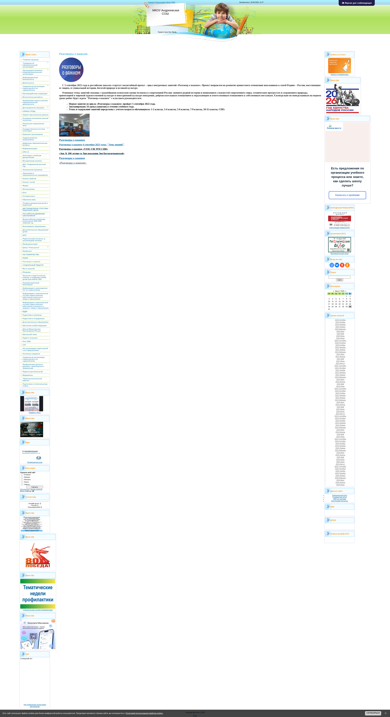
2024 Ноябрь (340, 443)
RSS (173, 2)
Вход (168, 2)
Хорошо (27, 477)
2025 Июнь (340, 459)
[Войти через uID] (332, 265)
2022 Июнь (340, 386)
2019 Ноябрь (340, 322)
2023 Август (340, 414)
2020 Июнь (340, 336)
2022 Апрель (340, 382)
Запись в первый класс (340, 74)
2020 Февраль (340, 329)
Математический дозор (340, 253)
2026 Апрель (340, 482)
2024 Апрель (340, 432)
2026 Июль (340, 485)
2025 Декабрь (340, 473)
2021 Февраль (340, 352)
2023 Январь (340, 398)
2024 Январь (340, 425)
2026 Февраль (340, 478)
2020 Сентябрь (340, 340)
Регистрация (160, 2)
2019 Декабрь (340, 324)
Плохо (26, 482)
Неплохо (27, 479)
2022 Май (340, 384)
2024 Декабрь (340, 446)
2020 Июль (340, 338)
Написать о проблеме (347, 195)
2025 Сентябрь (340, 466)
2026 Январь (340, 475)
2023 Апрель (340, 405)
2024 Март (340, 430)
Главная (151, 2)
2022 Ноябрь (340, 393)
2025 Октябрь (340, 469)
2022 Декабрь (340, 395)
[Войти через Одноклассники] (347, 265)
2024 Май (340, 434)
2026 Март (340, 480)
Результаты (24, 489)
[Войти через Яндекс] (342, 265)
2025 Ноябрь (340, 471)
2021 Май (340, 359)
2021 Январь (340, 350)
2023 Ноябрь (340, 421)
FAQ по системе (339, 499)
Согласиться (373, 713)
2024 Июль (340, 437)
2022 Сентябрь (340, 388)
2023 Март (340, 402)
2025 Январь (340, 448)
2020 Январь (340, 327)
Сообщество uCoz (340, 497)
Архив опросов (36, 489)
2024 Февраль (340, 427)
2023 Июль (340, 411)
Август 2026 (339, 291)
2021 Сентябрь (340, 366)
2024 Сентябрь (340, 439)
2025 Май (340, 457)
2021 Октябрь (340, 368)
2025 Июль (340, 462)
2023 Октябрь (340, 418)
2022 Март (340, 379)
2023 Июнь (340, 409)
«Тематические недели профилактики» (38, 610)
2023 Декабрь (340, 423)
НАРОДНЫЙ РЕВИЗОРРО (339, 228)
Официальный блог (339, 495)
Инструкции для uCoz (339, 501)
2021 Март (340, 354)
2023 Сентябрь (340, 416)
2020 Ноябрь (340, 345)
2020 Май (340, 334)
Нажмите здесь (35, 412)
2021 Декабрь (340, 372)
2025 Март (340, 453)
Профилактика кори (34, 462)
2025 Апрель (340, 455)
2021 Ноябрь (340, 370)
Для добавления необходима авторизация (35, 705)
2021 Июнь (340, 361)
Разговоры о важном (72, 139)
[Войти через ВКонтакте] (337, 265)
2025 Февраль (340, 450)
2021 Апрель (340, 356)
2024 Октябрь (340, 441)
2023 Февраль (340, 400)
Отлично (27, 475)
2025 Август (340, 464)
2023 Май (340, 407)
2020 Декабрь (340, 347)
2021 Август (340, 363)
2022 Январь (340, 375)
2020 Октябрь (340, 343)
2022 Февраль (340, 377)
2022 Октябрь (340, 391)
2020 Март (340, 331)
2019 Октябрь (340, 320)
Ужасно (27, 484)
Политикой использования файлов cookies (144, 713)
